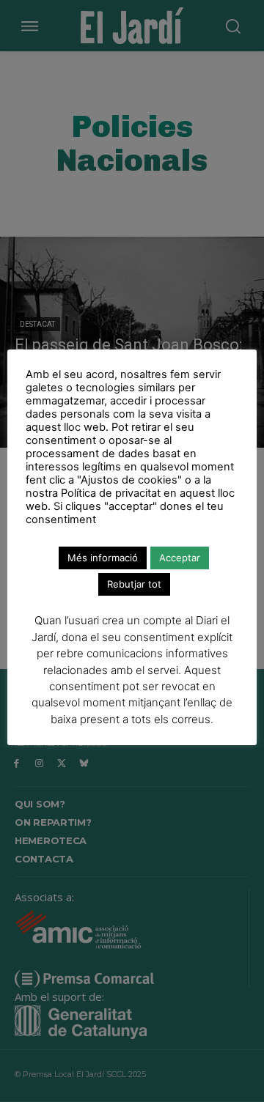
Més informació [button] (102, 557)
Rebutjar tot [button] (134, 584)
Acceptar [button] (179, 557)
